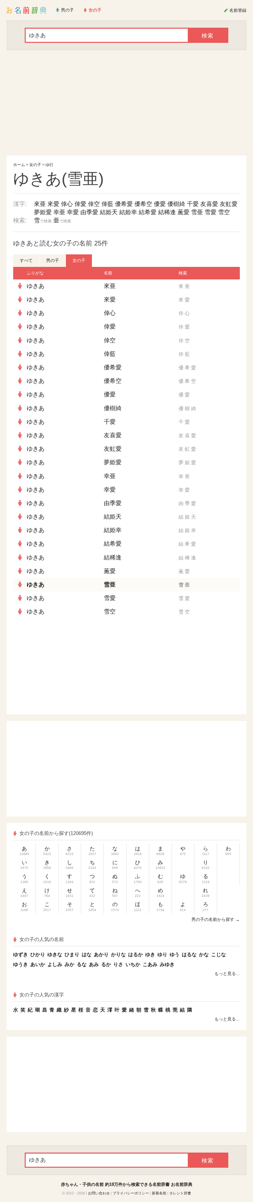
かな (204, 954)
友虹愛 (229, 204)
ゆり (162, 954)
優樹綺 (176, 204)
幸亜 (59, 212)
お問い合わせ (99, 1193)
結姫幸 (128, 212)
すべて (26, 260)
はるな (189, 954)
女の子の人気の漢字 (41, 994)
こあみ (150, 964)
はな (87, 954)
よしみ (54, 964)
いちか (133, 964)
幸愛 (73, 212)
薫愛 (183, 212)
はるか (135, 954)
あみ (94, 964)
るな (82, 964)
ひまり (72, 954)
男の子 (52, 260)
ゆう (175, 954)
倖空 (94, 204)
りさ (118, 964)
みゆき (167, 964)
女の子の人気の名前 (41, 939)
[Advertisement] (126, 103)
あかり (101, 954)
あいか (37, 964)
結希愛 (147, 212)
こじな (218, 954)
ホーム (19, 164)
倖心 (67, 204)
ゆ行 (49, 164)
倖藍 (107, 204)
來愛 (53, 204)
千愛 (193, 204)
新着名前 (159, 1193)
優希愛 (124, 204)
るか (106, 964)
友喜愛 (209, 204)
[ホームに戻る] (26, 10)
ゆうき (20, 964)
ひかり (37, 954)
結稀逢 (167, 212)
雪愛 (210, 212)
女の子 (35, 164)
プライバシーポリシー (131, 1193)
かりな (118, 954)
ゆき (150, 954)
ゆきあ (35, 286)
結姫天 (109, 212)
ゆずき (20, 954)
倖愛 (80, 204)
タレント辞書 (180, 1193)
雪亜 (197, 212)
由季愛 (89, 212)
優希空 (143, 204)
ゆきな (54, 954)
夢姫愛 (43, 212)
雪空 (224, 212)
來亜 (40, 204)
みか (69, 964)
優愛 (160, 204)
